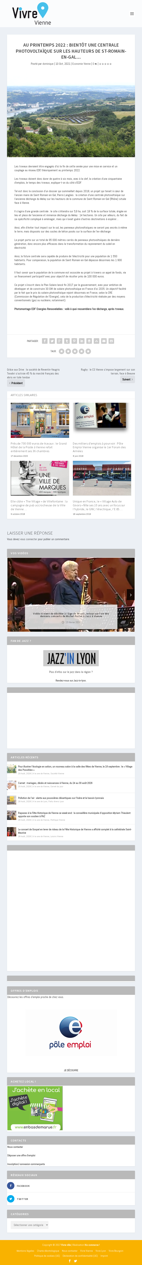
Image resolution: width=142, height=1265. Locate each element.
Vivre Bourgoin (116, 1250)
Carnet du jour (56, 786)
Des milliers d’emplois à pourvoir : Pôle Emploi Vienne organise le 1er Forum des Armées (99, 447)
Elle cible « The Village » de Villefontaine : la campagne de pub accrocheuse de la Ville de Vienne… (39, 505)
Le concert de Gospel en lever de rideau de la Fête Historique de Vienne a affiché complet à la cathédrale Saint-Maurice (75, 831)
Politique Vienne (57, 819)
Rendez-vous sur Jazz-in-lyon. (71, 680)
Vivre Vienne (86, 1250)
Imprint (104, 1255)
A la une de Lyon (40, 801)
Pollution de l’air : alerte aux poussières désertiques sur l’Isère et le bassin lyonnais (61, 798)
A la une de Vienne (41, 773)
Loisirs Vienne (56, 836)
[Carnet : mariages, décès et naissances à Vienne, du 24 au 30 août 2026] (11, 785)
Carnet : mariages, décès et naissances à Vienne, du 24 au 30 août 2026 (55, 783)
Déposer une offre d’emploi (21, 1155)
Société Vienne (57, 773)
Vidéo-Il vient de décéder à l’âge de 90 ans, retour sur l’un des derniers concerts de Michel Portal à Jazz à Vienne (71, 615)
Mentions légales (25, 1250)
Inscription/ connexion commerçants (26, 1164)
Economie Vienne (81, 64)
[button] (66, 628)
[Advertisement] (35, 724)
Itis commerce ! (92, 1245)
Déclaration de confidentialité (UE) (80, 1255)
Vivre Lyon (101, 1250)
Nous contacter (15, 1147)
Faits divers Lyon (56, 801)
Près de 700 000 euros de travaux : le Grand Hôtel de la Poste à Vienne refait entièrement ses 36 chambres (39, 447)
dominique (48, 64)
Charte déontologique (48, 1250)
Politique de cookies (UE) (47, 1255)
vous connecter (28, 539)
